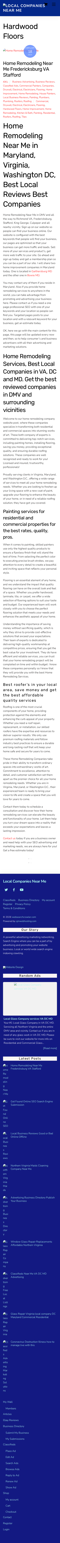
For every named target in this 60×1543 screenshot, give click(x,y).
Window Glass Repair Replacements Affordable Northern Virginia (31, 1243)
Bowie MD (33, 275)
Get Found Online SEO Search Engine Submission (32, 1103)
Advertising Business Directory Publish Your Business (33, 1199)
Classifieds (9, 900)
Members (11, 1408)
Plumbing (8, 101)
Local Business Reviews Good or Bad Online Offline (32, 1135)
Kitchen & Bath (24, 112)
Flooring (40, 89)
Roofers (18, 101)
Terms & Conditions (14, 908)
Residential (49, 112)
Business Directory (28, 900)
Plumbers (44, 97)
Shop (6, 1493)
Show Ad (11, 1487)
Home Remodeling (28, 93)
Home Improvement (33, 108)
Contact (7, 1517)
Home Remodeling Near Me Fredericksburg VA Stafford (28, 69)
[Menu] (54, 4)
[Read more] (50, 1048)
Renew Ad (11, 1481)
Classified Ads (10, 85)
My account (48, 900)
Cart (8, 1505)
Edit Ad (10, 1457)
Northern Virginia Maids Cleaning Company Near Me (29, 1167)
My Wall (8, 1402)
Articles (7, 1414)
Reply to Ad (12, 1475)
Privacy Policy (23, 904)
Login (6, 1529)
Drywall (7, 89)
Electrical (17, 89)
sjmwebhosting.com (26, 921)
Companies (48, 85)
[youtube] (21, 889)
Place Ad (11, 1451)
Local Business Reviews (15, 97)
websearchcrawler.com (24, 917)
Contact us (9, 838)
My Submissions (15, 1439)
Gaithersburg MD (42, 271)
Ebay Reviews (11, 1420)
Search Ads (12, 1463)
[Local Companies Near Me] (29, 10)
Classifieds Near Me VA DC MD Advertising (29, 1275)
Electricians (29, 89)
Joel (5, 81)
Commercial (42, 101)
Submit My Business (17, 1433)
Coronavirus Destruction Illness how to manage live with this (32, 1343)
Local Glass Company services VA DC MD (28, 1019)
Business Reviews (45, 81)
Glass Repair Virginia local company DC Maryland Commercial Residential (33, 1315)
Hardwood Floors (12, 108)
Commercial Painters (30, 85)
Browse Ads (13, 1469)
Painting (33, 97)
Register (7, 904)
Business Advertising (23, 81)
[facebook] (14, 889)
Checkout (11, 1512)
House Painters (47, 93)
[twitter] (6, 889)
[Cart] (46, 4)
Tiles (24, 116)
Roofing (28, 101)
